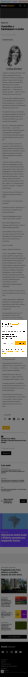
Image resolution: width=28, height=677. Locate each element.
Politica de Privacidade (12, 351)
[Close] (25, 324)
